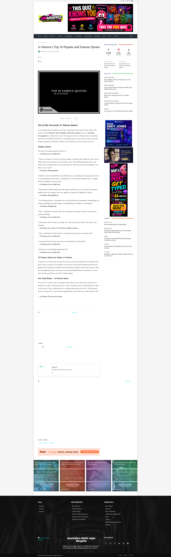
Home (39, 42)
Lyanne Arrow (64, 489)
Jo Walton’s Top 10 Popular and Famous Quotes (110, 65)
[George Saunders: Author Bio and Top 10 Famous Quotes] (124, 475)
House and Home (109, 77)
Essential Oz (108, 222)
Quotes (44, 42)
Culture (106, 252)
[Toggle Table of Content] (75, 118)
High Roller (108, 228)
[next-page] (108, 115)
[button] (131, 36)
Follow (119, 49)
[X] (130, 1)
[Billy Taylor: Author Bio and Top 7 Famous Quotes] (98, 475)
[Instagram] (123, 1)
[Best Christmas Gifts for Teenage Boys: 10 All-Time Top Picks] (46, 475)
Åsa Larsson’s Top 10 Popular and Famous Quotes (118, 111)
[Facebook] (121, 1)
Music (106, 236)
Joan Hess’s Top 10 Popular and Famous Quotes (125, 65)
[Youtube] (132, 1)
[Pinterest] (126, 1)
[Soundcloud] (128, 1)
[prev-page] (105, 115)
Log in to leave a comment (46, 443)
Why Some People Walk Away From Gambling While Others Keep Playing (117, 231)
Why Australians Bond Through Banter (115, 224)
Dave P (44, 51)
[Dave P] (39, 51)
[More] (80, 66)
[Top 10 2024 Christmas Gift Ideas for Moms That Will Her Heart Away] (72, 475)
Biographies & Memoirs (111, 93)
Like (109, 49)
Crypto (106, 244)
